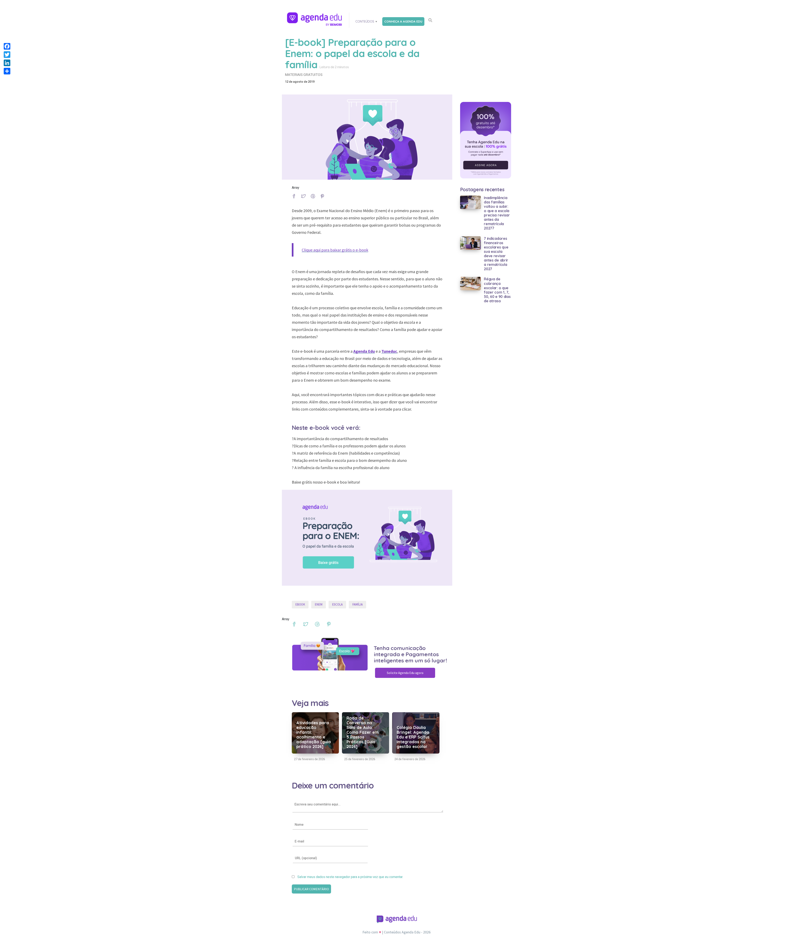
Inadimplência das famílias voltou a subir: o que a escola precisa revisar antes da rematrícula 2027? (497, 213)
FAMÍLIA (357, 604)
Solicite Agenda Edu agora (405, 673)
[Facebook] (7, 46)
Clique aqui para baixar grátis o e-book (335, 249)
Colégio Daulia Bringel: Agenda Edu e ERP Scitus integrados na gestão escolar (413, 737)
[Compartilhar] (7, 71)
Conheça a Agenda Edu (403, 21)
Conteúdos (364, 21)
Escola (337, 604)
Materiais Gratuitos (303, 74)
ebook (300, 604)
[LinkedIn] (7, 63)
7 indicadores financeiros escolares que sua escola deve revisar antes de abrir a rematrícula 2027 (496, 253)
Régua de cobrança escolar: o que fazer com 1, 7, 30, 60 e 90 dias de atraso (497, 290)
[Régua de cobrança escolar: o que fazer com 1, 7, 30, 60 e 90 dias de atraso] (470, 283)
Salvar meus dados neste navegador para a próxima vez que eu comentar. (350, 877)
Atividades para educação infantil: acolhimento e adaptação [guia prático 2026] (313, 734)
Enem (318, 604)
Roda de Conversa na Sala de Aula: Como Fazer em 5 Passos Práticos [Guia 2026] (363, 732)
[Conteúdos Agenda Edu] (315, 19)
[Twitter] (7, 54)
